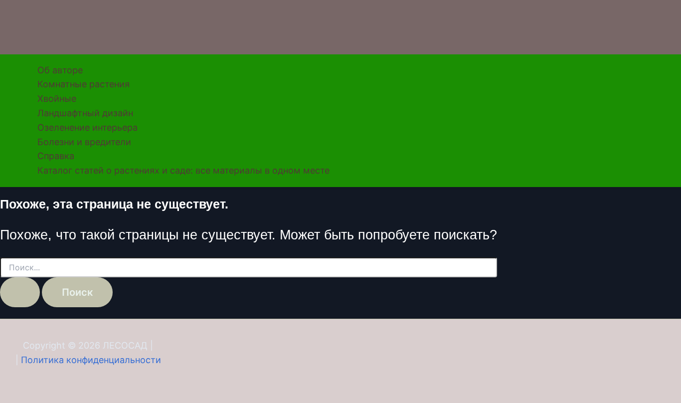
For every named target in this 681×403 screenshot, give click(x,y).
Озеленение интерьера (87, 127)
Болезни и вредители (84, 142)
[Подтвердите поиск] (20, 292)
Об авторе (60, 70)
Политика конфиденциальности (91, 360)
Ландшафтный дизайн (85, 113)
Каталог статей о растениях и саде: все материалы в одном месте (183, 170)
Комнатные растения (83, 84)
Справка (55, 156)
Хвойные (56, 98)
